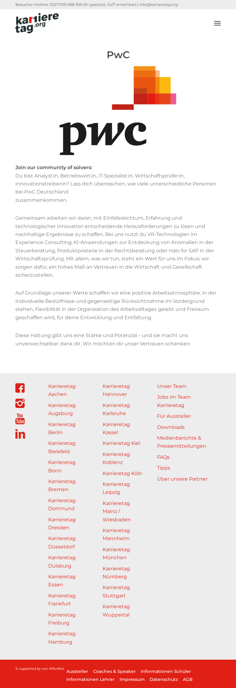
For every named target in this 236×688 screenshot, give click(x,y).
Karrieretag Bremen (62, 485)
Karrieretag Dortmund (62, 504)
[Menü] (217, 23)
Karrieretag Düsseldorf (62, 542)
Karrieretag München (116, 553)
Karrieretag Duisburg (62, 561)
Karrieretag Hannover (116, 390)
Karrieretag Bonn (62, 466)
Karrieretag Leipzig (116, 488)
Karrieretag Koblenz (116, 458)
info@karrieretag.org (159, 4)
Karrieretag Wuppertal (116, 610)
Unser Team (172, 386)
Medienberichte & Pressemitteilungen (181, 442)
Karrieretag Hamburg (62, 638)
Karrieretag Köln (122, 473)
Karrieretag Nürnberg (116, 573)
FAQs (163, 457)
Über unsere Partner (182, 479)
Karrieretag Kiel (121, 443)
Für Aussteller (174, 416)
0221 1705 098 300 (66, 4)
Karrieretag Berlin (62, 428)
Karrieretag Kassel (116, 428)
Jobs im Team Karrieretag (174, 401)
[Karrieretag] (37, 23)
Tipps (163, 468)
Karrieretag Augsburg (62, 409)
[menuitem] (217, 23)
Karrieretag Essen (62, 581)
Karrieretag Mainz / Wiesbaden (117, 511)
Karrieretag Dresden (62, 524)
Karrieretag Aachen (62, 390)
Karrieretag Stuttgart (116, 591)
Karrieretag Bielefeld (62, 447)
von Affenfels (53, 668)
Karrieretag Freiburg (62, 619)
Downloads (171, 427)
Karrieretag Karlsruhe (116, 409)
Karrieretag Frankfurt (62, 600)
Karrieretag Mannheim (116, 534)
